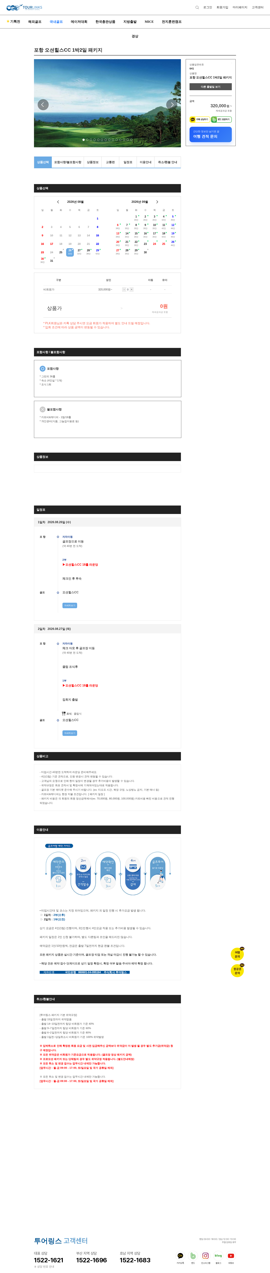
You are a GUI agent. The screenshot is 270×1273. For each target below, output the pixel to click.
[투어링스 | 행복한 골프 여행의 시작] (24, 7)
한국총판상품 (105, 22)
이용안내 (146, 162)
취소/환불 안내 (167, 162)
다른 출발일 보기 (210, 86)
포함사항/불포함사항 (67, 162)
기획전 (13, 21)
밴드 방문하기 (223, 119)
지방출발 (130, 22)
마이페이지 (240, 7)
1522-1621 (48, 1260)
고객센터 (258, 7)
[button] (83, 140)
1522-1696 (91, 1260)
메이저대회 (79, 22)
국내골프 (56, 22)
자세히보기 (69, 605)
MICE (149, 22)
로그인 (207, 7)
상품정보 (93, 162)
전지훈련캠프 (172, 22)
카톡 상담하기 (202, 119)
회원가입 (222, 7)
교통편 (110, 162)
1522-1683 (135, 1260)
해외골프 (35, 22)
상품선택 (43, 162)
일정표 (128, 162)
